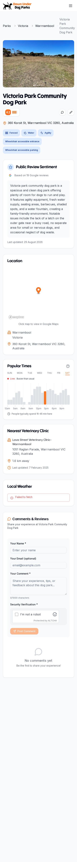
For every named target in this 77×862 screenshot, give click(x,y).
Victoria (23, 26)
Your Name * (18, 543)
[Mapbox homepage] (16, 317)
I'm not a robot (30, 614)
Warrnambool (44, 26)
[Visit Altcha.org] (55, 614)
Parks (7, 26)
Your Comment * (20, 573)
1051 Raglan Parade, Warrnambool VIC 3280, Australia (38, 451)
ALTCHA (52, 620)
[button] (38, 290)
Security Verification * (24, 604)
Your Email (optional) (23, 558)
